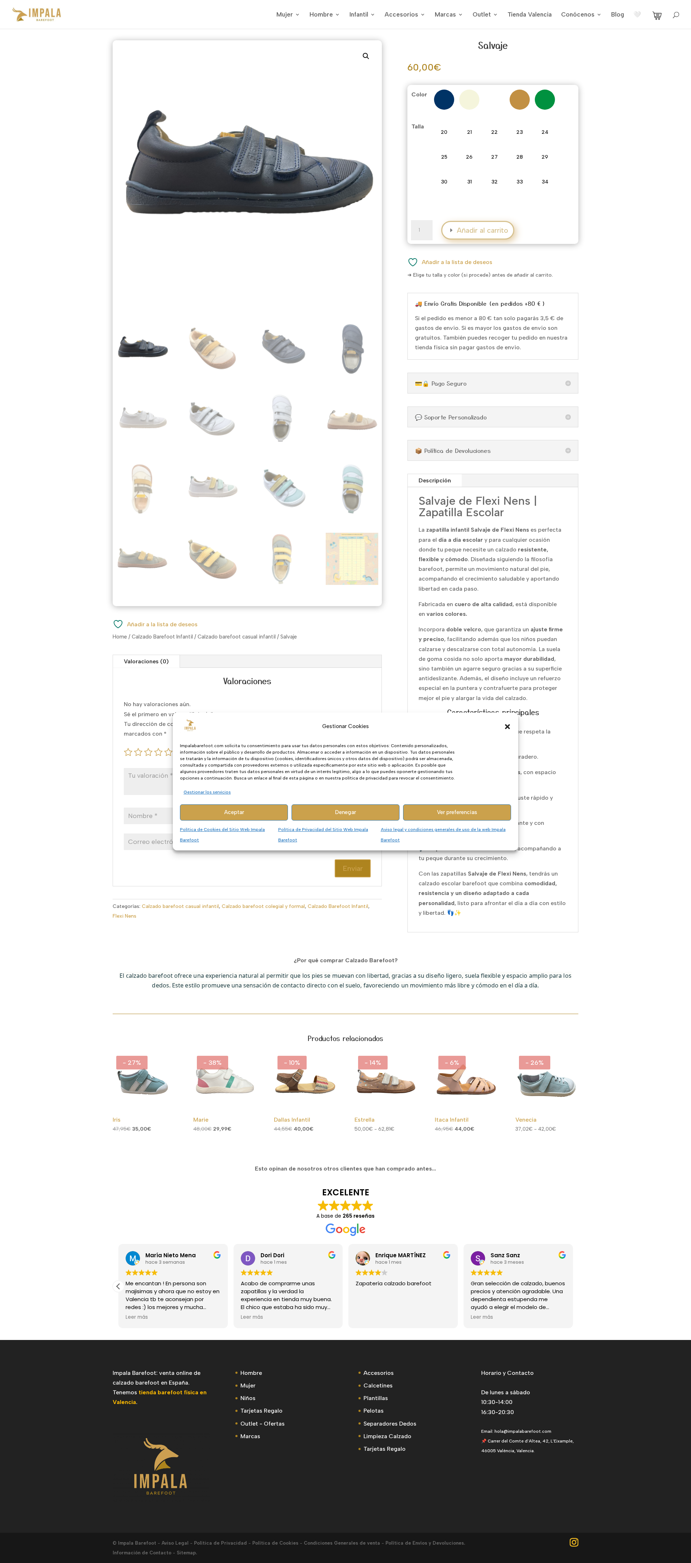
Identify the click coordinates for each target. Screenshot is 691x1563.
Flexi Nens (124, 916)
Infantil (358, 15)
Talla (417, 126)
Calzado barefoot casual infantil (237, 636)
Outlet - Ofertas (262, 1423)
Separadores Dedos (389, 1423)
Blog (617, 15)
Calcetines (378, 1385)
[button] (507, 726)
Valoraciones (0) (146, 661)
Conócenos (578, 15)
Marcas (445, 15)
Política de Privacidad (220, 1543)
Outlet (482, 15)
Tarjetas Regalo (261, 1410)
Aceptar (234, 812)
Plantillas (375, 1398)
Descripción (435, 480)
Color (419, 94)
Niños (248, 1398)
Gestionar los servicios (207, 792)
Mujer (284, 15)
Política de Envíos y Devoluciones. (425, 1543)
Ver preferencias (457, 812)
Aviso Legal (175, 1543)
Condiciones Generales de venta (342, 1543)
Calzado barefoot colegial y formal (263, 906)
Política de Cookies (275, 1543)
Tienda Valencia (529, 15)
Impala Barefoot (137, 1543)
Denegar (345, 812)
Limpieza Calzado (387, 1436)
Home (120, 636)
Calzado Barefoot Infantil (162, 636)
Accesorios (401, 15)
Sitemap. (187, 1552)
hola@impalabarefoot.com (522, 1431)
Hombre (321, 15)
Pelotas (373, 1410)
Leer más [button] (137, 1317)
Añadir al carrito (482, 230)
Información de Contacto (142, 1552)
